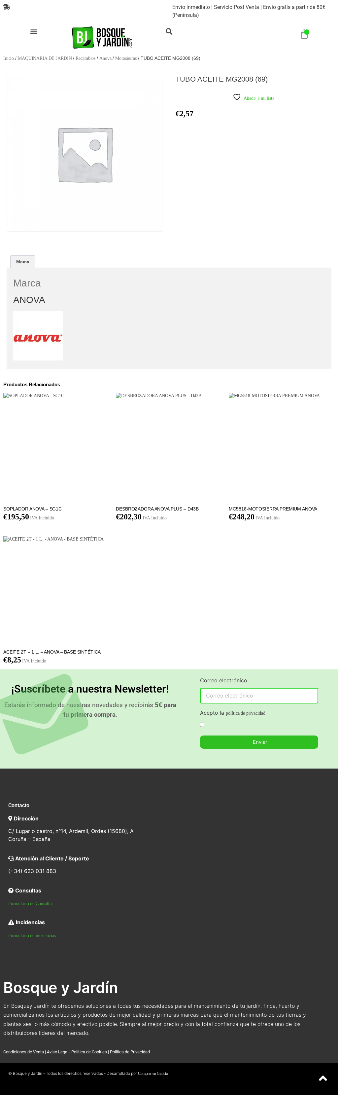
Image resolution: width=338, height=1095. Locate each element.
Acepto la (232, 713)
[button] (33, 31)
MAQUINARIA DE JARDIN (45, 58)
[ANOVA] (38, 359)
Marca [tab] (22, 261)
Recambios (85, 58)
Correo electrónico (223, 681)
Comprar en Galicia (152, 1073)
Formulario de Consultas (30, 903)
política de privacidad (245, 713)
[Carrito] (304, 34)
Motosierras (125, 58)
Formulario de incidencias (32, 935)
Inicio (8, 58)
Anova (105, 58)
